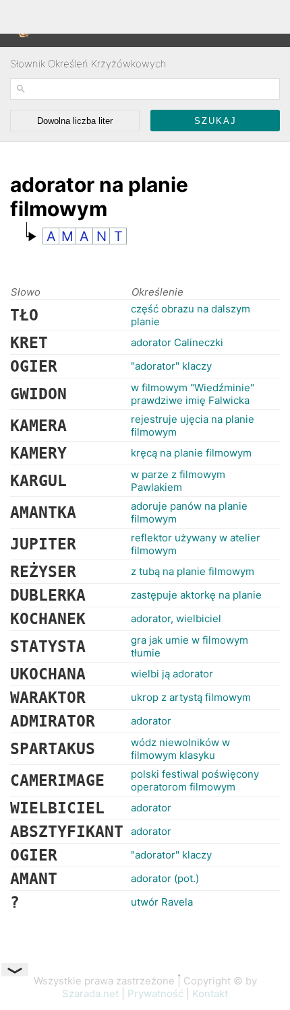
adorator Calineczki (177, 342)
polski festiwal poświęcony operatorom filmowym (195, 780)
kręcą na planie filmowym (191, 452)
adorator (151, 720)
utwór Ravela (162, 902)
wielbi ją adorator (172, 673)
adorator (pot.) (165, 878)
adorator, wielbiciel (176, 618)
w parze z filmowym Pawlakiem (178, 481)
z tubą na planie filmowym (192, 571)
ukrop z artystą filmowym (191, 697)
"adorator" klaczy (171, 366)
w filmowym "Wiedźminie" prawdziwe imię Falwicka (192, 394)
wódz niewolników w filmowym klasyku (180, 749)
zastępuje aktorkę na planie (196, 594)
